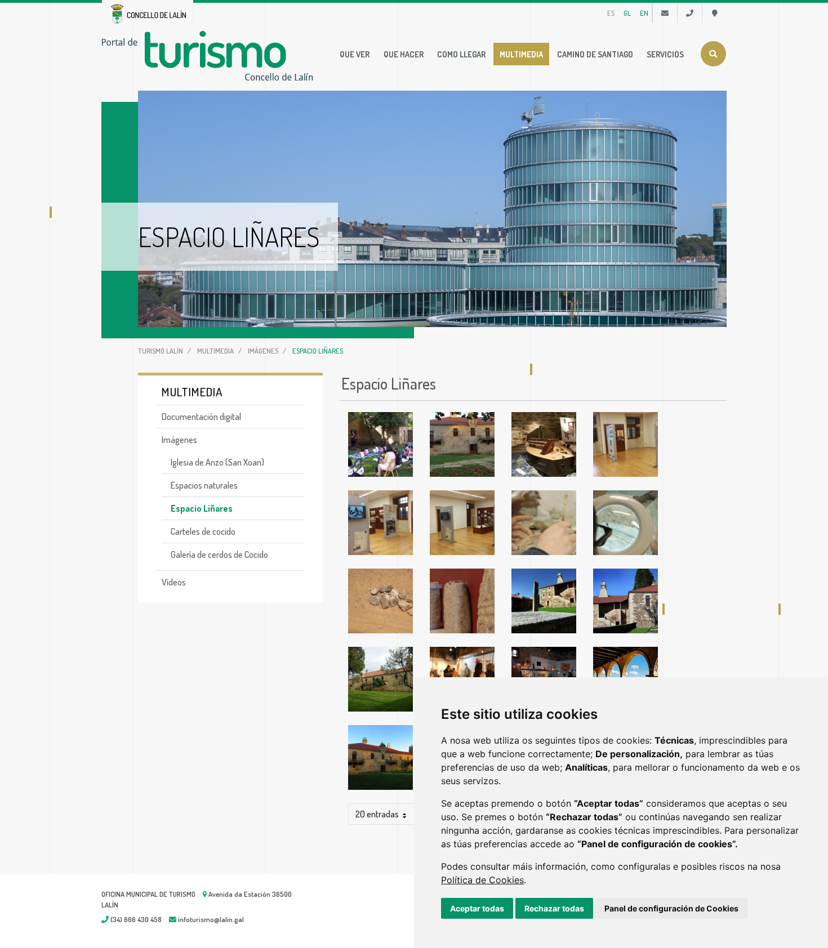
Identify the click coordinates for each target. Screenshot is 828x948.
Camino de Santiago (595, 54)
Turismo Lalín (160, 350)
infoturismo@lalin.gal (210, 919)
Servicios (665, 54)
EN (644, 12)
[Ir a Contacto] (665, 13)
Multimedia (521, 54)
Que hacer (404, 54)
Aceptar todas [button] (477, 908)
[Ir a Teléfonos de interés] (690, 13)
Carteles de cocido (203, 531)
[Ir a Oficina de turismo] (714, 13)
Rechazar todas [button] (554, 908)
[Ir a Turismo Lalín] (210, 55)
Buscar (713, 53)
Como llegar (461, 54)
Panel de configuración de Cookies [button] (671, 908)
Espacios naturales (204, 485)
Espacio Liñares (202, 508)
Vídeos (174, 582)
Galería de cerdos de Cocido (219, 554)
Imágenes (263, 350)
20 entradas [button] (377, 814)
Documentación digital (201, 416)
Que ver (355, 54)
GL (627, 12)
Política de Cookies (482, 880)
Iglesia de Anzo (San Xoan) (217, 462)
